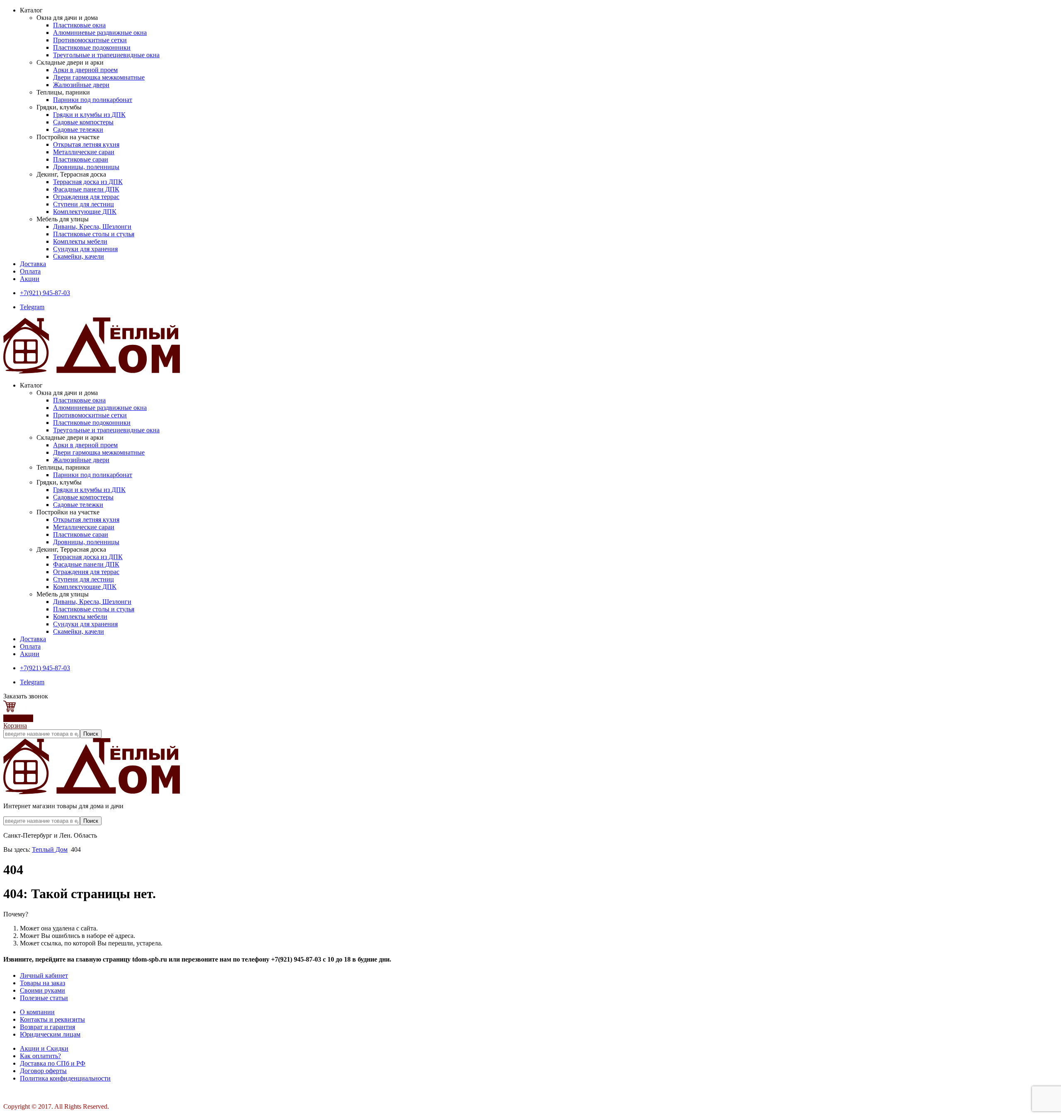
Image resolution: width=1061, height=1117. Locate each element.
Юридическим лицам (50, 1034)
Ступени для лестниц (83, 204)
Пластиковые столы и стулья (93, 233)
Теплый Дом (50, 849)
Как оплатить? (40, 1055)
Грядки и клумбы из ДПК (89, 114)
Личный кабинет (44, 975)
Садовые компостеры (83, 122)
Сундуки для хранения (85, 248)
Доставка (33, 263)
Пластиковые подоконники (92, 47)
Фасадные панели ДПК (86, 189)
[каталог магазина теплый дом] (91, 791)
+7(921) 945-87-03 (45, 292)
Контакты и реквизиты (52, 1019)
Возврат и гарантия (47, 1026)
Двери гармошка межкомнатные (99, 77)
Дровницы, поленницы (86, 166)
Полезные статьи (44, 997)
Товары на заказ (42, 982)
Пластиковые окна (79, 25)
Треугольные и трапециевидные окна (106, 54)
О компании (37, 1011)
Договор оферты (43, 1070)
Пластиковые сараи (80, 159)
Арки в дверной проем (85, 69)
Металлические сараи (83, 151)
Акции (29, 278)
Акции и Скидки (44, 1048)
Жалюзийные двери (81, 84)
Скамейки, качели (78, 256)
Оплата (30, 271)
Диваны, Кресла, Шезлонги (92, 226)
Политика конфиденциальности (65, 1078)
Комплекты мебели (80, 241)
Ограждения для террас (86, 196)
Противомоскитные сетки (90, 40)
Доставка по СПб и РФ (52, 1063)
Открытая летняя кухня (86, 144)
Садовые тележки (78, 129)
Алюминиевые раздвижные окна (100, 32)
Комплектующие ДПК (84, 211)
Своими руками (42, 990)
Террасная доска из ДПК (88, 181)
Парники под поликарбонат (92, 99)
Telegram (32, 306)
